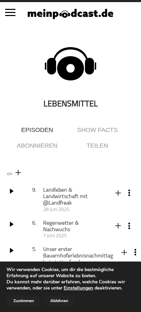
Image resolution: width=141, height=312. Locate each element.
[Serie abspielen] (9, 174)
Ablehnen (59, 300)
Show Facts (97, 130)
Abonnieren (37, 145)
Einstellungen (78, 288)
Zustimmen (23, 300)
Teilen (97, 145)
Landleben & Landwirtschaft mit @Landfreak (65, 197)
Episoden (37, 130)
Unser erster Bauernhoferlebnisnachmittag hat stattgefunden (78, 256)
